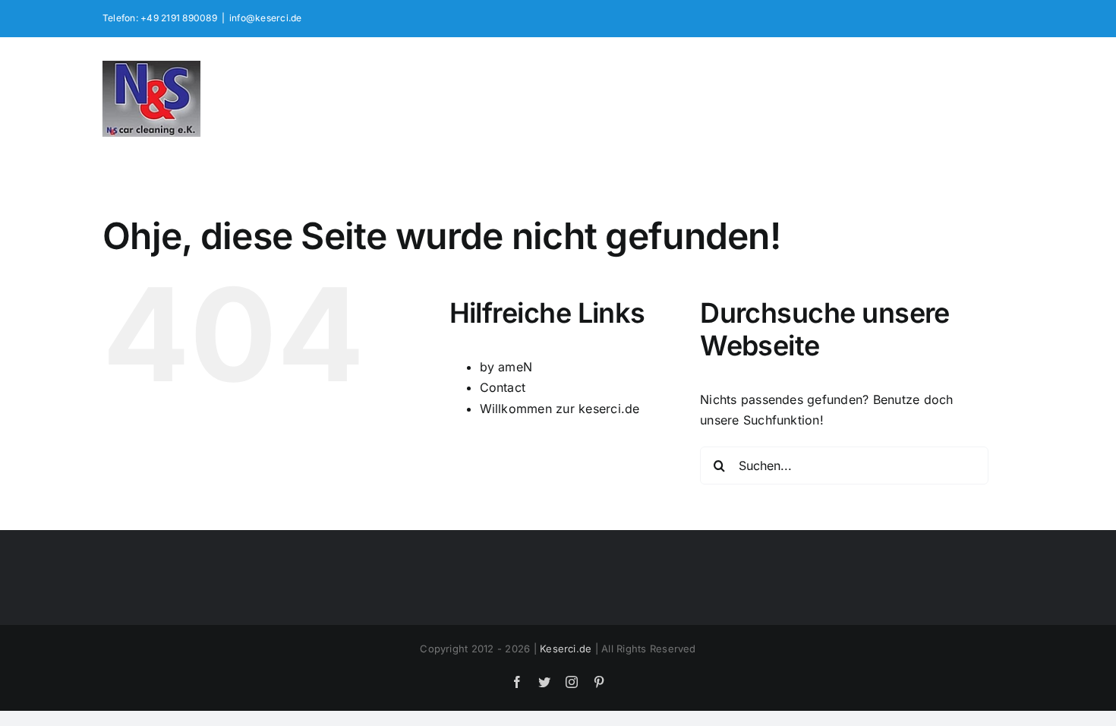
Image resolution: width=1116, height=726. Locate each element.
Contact (503, 387)
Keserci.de (565, 648)
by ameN (506, 366)
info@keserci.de (265, 18)
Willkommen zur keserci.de (560, 408)
